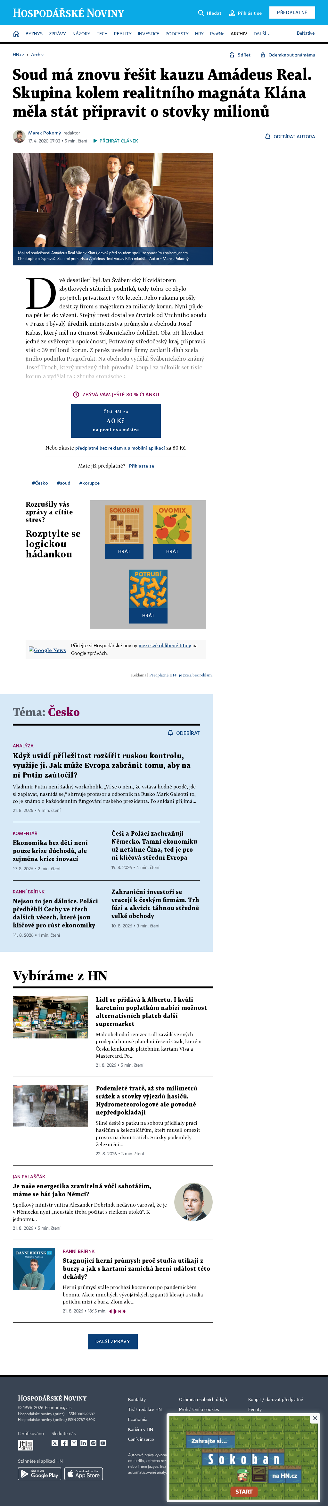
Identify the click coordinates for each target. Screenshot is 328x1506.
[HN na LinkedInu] (83, 1443)
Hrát (124, 551)
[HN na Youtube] (103, 1443)
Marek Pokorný (44, 132)
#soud (63, 483)
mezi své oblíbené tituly (165, 645)
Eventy (255, 1409)
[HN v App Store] (83, 1473)
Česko (64, 713)
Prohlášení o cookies (199, 1409)
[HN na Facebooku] (64, 1443)
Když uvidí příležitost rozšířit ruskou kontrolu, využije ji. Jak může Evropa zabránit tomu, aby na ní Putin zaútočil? (102, 766)
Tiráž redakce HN (145, 1409)
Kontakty (137, 1400)
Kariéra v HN (140, 1429)
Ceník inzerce (141, 1439)
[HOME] (16, 34)
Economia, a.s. (58, 1408)
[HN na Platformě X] (55, 1443)
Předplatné (292, 12)
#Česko (40, 483)
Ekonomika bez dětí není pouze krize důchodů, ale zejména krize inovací (50, 851)
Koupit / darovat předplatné (275, 1400)
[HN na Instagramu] (74, 1443)
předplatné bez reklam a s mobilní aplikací (120, 448)
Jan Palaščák (29, 1176)
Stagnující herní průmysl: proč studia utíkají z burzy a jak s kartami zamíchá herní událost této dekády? (136, 1269)
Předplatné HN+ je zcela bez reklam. (181, 675)
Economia (137, 1419)
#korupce (89, 483)
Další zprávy (112, 1341)
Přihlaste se (141, 466)
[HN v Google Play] (39, 1473)
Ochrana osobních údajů (203, 1400)
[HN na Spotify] (93, 1443)
